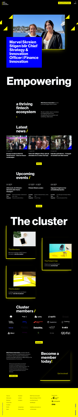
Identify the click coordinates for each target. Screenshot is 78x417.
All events (39, 206)
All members (39, 342)
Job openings (21, 407)
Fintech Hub (8, 402)
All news (39, 163)
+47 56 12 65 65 (33, 409)
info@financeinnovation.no (35, 407)
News (7, 409)
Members (8, 400)
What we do (8, 398)
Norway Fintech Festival (64, 3)
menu (75, 3)
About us (8, 395)
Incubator (8, 404)
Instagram (20, 400)
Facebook (20, 395)
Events (7, 407)
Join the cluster (13, 376)
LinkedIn (20, 398)
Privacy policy (21, 409)
